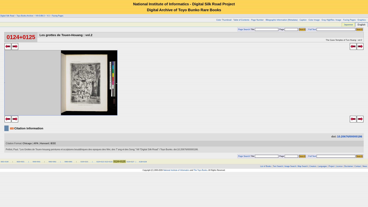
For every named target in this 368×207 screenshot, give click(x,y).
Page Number (257, 20)
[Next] (15, 49)
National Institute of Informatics (176, 170)
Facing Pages (57, 16)
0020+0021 (20, 162)
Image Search (290, 166)
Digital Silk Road (7, 16)
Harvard (44, 143)
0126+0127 (130, 162)
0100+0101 (84, 162)
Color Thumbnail (223, 20)
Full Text (312, 29)
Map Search (303, 166)
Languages (322, 166)
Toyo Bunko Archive (25, 16)
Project (332, 166)
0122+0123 (108, 162)
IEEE (53, 143)
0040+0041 (36, 162)
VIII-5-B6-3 (40, 16)
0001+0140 (4, 162)
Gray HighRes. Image (331, 20)
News (365, 166)
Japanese (348, 24)
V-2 (48, 16)
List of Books (265, 166)
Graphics (362, 20)
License (339, 166)
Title (253, 29)
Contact (357, 166)
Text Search (278, 166)
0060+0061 (52, 162)
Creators (312, 166)
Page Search (244, 29)
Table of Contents (241, 20)
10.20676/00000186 (349, 136)
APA (35, 143)
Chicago (27, 143)
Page (282, 29)
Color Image (314, 20)
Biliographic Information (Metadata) (282, 20)
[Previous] (7, 49)
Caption (303, 20)
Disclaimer (348, 166)
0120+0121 (100, 162)
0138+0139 (143, 162)
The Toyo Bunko (200, 170)
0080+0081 (68, 162)
